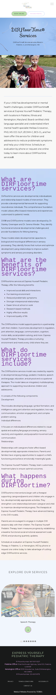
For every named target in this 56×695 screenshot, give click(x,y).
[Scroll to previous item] (8, 613)
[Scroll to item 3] (26, 641)
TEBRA (39, 692)
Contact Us (28, 685)
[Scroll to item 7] (35, 641)
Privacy (10, 681)
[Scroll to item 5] (31, 641)
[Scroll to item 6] (33, 641)
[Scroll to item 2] (24, 641)
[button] (52, 4)
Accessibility (43, 681)
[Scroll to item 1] (21, 641)
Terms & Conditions (26, 681)
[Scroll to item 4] (28, 641)
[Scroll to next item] (47, 613)
